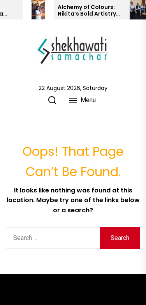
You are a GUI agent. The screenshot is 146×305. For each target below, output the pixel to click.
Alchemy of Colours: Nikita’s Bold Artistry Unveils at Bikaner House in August (87, 10)
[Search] (52, 100)
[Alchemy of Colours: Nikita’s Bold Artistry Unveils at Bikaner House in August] (38, 9)
